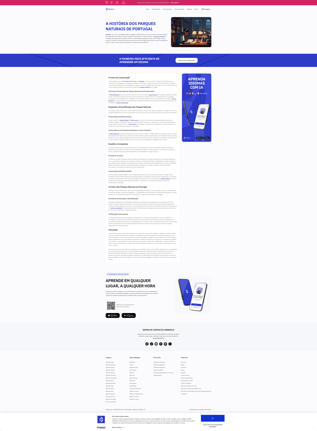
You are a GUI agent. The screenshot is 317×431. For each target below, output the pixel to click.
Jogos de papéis (134, 367)
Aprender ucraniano (111, 375)
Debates (132, 372)
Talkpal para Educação (159, 362)
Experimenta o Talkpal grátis (186, 60)
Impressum (184, 394)
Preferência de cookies (187, 380)
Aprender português (111, 399)
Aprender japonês (110, 394)
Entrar (196, 9)
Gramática (132, 362)
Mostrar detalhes (117, 427)
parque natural (153, 95)
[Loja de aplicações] (113, 315)
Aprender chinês (110, 388)
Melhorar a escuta (134, 391)
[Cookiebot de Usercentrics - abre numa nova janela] (101, 428)
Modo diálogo (133, 386)
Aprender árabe (110, 386)
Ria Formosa (134, 120)
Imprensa (183, 367)
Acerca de (183, 362)
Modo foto (132, 375)
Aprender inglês (110, 362)
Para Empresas (167, 9)
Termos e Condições (186, 383)
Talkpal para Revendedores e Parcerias (163, 372)
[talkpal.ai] (110, 9)
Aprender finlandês (110, 383)
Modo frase (132, 380)
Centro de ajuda (185, 375)
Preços (183, 370)
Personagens (133, 370)
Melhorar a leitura (134, 396)
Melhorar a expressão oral (136, 394)
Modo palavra (133, 383)
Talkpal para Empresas (159, 367)
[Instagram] (147, 344)
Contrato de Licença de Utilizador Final (191, 388)
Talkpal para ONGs (158, 370)
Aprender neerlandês (111, 378)
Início (147, 9)
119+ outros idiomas (111, 402)
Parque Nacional (114, 95)
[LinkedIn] (165, 344)
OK (213, 418)
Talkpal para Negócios (159, 365)
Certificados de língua (135, 388)
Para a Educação (179, 9)
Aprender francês (110, 367)
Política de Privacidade (187, 378)
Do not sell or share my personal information (212, 425)
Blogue (183, 365)
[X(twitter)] (170, 344)
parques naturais (159, 36)
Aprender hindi (109, 391)
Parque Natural (124, 120)
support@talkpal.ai (158, 338)
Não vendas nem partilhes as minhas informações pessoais (196, 391)
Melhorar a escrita (134, 399)
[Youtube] (156, 344)
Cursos (131, 365)
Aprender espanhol (110, 365)
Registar (189, 9)
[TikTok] (151, 344)
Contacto (183, 372)
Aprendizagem (156, 9)
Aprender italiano (110, 370)
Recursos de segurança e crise (188, 386)
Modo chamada (133, 378)
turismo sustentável (122, 102)
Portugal (108, 34)
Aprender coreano (110, 396)
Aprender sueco (110, 380)
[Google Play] (129, 315)
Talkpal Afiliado (157, 375)
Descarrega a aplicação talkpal (118, 274)
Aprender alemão (110, 372)
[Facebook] (160, 344)
